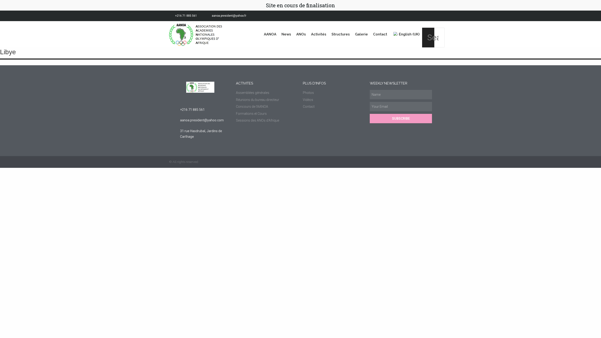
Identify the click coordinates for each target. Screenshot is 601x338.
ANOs (301, 34)
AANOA (270, 34)
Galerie (361, 34)
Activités (318, 34)
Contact (380, 34)
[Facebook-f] (408, 16)
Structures (340, 34)
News (286, 34)
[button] (428, 24)
